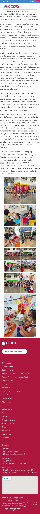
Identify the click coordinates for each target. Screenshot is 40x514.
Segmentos (7, 423)
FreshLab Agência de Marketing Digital (12, 509)
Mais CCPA (6, 388)
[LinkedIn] (15, 1)
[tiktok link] (4, 2)
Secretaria (6, 416)
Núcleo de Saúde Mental (12, 391)
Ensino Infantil (7, 370)
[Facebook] (7, 1)
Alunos (5, 431)
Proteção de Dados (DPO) (25, 504)
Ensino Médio (7, 381)
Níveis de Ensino (8, 420)
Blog (4, 427)
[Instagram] (11, 1)
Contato (5, 438)
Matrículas (6, 402)
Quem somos (7, 366)
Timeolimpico (7, 395)
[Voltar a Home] (11, 6)
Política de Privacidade (34, 503)
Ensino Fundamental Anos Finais (15, 377)
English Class (7, 398)
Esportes (5, 384)
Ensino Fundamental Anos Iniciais (15, 374)
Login (31, 2)
